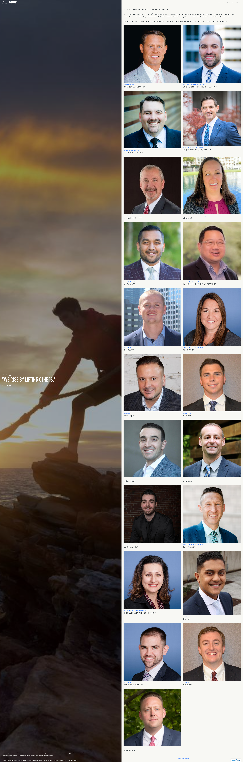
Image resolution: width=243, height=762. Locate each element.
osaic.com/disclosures (35, 753)
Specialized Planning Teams (233, 2)
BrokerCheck (89, 753)
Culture (219, 2)
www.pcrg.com (70, 753)
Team (224, 2)
